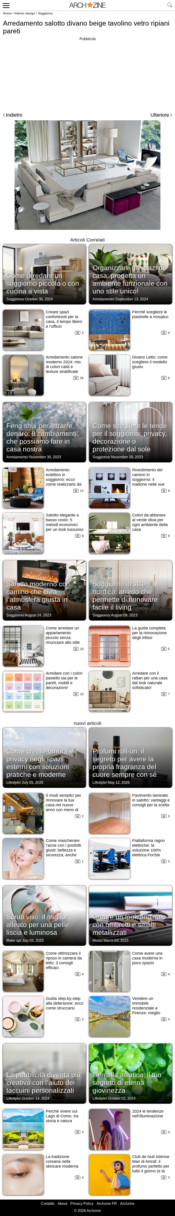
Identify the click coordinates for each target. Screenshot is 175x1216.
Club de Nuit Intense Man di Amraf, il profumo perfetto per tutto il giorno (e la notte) (150, 1166)
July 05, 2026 (32, 782)
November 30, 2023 (45, 457)
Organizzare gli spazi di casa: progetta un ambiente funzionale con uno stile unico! (130, 279)
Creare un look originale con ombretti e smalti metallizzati (129, 924)
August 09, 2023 (124, 615)
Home (7, 13)
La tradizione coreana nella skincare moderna (62, 1161)
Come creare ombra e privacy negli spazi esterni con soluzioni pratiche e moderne (39, 762)
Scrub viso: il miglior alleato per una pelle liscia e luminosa (37, 924)
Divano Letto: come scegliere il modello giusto (149, 362)
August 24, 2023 (38, 615)
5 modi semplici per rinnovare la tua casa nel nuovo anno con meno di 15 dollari (63, 805)
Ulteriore (159, 115)
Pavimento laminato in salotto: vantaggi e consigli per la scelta (151, 800)
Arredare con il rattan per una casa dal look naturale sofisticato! (149, 680)
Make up (13, 940)
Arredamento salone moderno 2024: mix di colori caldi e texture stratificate (64, 364)
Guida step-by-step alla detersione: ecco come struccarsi (64, 1003)
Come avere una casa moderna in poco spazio (147, 958)
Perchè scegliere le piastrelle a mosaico (150, 314)
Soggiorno (45, 13)
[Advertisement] (41, 74)
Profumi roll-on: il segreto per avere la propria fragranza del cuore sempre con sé (125, 762)
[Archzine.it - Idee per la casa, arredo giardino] (87, 5)
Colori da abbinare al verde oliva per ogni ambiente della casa (150, 522)
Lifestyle (13, 782)
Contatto (47, 1204)
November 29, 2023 (127, 457)
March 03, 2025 (116, 940)
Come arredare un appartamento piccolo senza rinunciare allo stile (63, 635)
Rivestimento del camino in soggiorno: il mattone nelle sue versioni (148, 479)
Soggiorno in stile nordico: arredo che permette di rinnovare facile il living (125, 595)
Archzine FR (107, 1204)
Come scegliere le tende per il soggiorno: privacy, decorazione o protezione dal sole (130, 437)
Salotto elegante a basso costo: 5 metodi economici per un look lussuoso (64, 522)
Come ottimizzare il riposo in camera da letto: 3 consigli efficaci (64, 960)
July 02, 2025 (33, 940)
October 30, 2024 (39, 299)
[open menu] (5, 5)
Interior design (24, 13)
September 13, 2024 (131, 299)
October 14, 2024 (35, 1098)
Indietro (14, 115)
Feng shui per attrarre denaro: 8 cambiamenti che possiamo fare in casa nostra (41, 437)
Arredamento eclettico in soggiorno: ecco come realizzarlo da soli (63, 479)
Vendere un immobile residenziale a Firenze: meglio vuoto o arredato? (148, 1008)
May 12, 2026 (119, 782)
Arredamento (103, 299)
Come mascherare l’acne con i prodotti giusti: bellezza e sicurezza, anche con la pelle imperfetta (63, 852)
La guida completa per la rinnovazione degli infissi (149, 633)
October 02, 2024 (122, 1098)
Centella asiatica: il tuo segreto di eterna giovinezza (127, 1082)
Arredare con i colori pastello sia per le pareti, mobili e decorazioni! (64, 680)
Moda (97, 940)
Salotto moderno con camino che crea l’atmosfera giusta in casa (38, 595)
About (62, 1204)
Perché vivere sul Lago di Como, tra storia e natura (62, 1116)
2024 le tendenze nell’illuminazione (148, 1113)
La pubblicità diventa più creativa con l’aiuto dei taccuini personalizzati (43, 1082)
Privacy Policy (81, 1204)
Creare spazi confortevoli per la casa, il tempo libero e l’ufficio (64, 319)
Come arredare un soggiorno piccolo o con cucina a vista (42, 283)
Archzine (127, 1204)
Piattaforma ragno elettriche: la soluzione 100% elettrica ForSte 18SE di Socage (148, 850)
